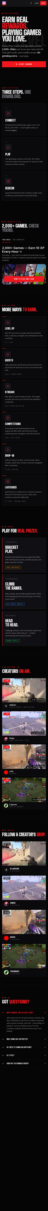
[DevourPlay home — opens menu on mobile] (4, 3)
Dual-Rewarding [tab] (18, 240)
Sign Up (43, 3)
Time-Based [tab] (6, 240)
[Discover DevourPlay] (31, 3)
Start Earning (25, 64)
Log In (36, 3)
